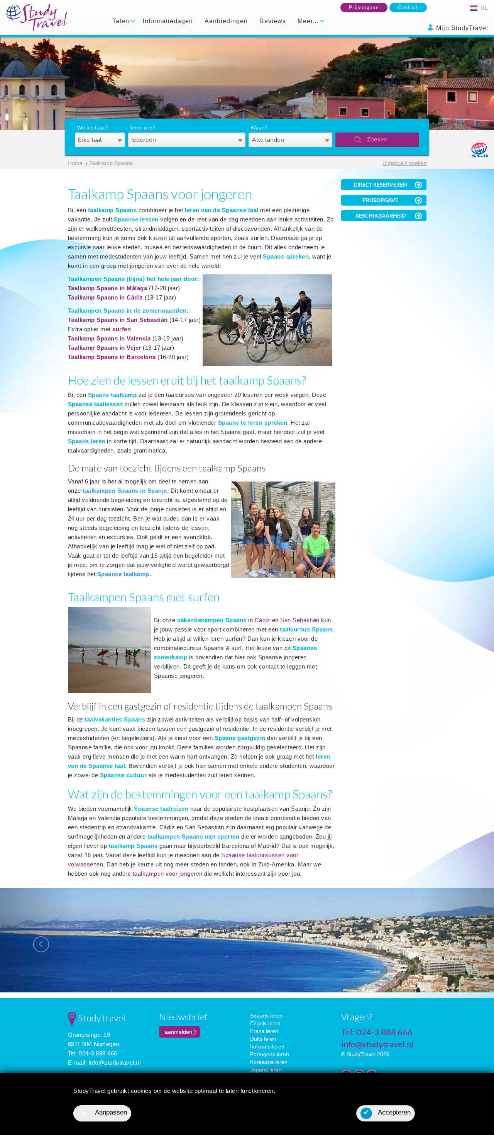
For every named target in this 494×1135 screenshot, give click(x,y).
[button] (37, 940)
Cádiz (263, 620)
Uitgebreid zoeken (404, 163)
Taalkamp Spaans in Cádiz (105, 297)
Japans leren (266, 1070)
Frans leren (264, 1031)
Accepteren (387, 1112)
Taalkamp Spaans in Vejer (104, 347)
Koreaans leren (269, 1062)
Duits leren (263, 1039)
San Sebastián (300, 620)
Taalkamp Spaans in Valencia (109, 338)
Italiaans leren (267, 1046)
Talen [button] (121, 21)
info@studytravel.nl (115, 1062)
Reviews (272, 21)
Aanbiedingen (226, 21)
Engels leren (265, 1023)
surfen (121, 329)
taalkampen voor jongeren (168, 873)
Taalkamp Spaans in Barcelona (112, 357)
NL (483, 8)
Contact (408, 7)
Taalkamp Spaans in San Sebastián (118, 320)
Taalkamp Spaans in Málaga (107, 288)
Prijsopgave (364, 7)
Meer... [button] (309, 21)
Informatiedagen (168, 21)
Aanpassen (104, 1112)
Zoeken (377, 139)
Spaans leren (266, 1015)
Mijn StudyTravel (461, 28)
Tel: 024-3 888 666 (92, 1053)
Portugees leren (269, 1054)
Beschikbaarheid (380, 215)
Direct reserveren (380, 184)
